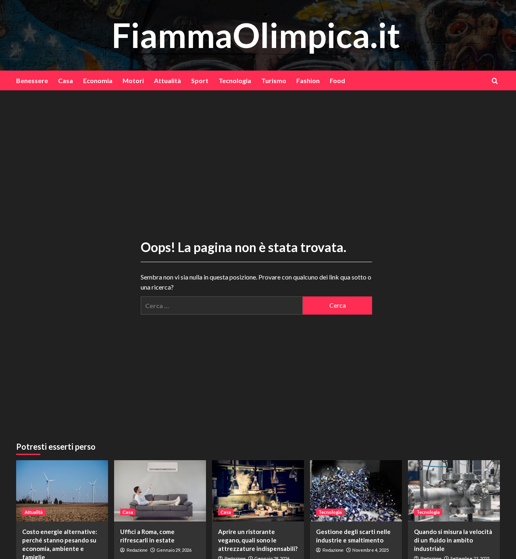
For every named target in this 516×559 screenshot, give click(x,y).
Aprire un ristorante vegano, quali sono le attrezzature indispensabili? (258, 540)
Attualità (167, 80)
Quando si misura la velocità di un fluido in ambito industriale (453, 540)
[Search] (495, 81)
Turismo (273, 80)
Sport (199, 80)
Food (337, 80)
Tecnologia (234, 80)
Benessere (32, 80)
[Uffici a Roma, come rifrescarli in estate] (160, 490)
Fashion (308, 80)
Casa (65, 80)
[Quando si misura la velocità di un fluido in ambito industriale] (454, 490)
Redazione (137, 550)
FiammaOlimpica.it (256, 35)
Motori (133, 80)
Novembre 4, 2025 (370, 550)
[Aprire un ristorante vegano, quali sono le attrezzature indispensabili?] (258, 490)
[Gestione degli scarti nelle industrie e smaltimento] (356, 490)
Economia (97, 80)
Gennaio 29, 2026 (173, 550)
